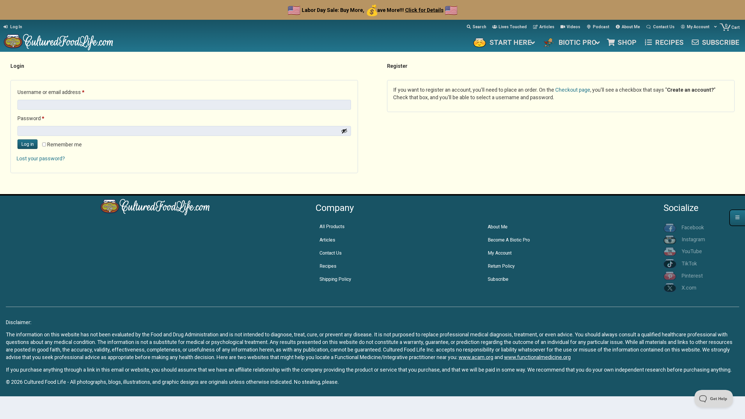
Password (41, 118)
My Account (500, 253)
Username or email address (61, 92)
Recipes (328, 266)
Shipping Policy (335, 279)
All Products (332, 226)
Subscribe (498, 279)
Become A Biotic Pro (509, 240)
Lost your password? (41, 158)
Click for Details (424, 10)
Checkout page (572, 90)
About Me (498, 227)
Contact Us (331, 253)
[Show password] (344, 131)
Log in (27, 144)
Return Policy (501, 266)
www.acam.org (476, 357)
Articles (327, 240)
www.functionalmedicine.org (537, 357)
